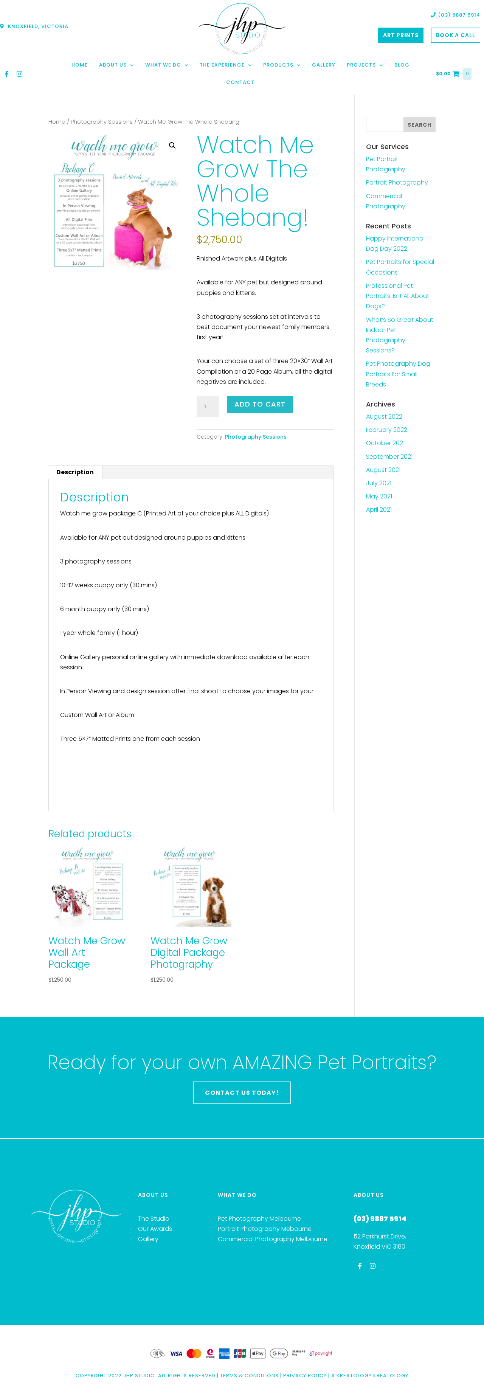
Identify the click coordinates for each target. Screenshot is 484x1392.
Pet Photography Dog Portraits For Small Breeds (398, 373)
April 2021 (379, 509)
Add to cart (259, 404)
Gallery (323, 64)
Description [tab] (75, 472)
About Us (113, 64)
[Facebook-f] (6, 73)
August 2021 (383, 470)
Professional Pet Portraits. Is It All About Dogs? (397, 295)
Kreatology (354, 1375)
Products (278, 64)
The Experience (222, 64)
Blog (402, 64)
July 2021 (378, 483)
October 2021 (385, 443)
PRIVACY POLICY (305, 1375)
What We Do (163, 64)
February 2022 (386, 429)
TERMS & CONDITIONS (249, 1375)
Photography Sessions (102, 122)
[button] (172, 145)
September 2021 (389, 456)
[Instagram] (19, 73)
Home (79, 64)
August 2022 (384, 416)
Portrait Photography (397, 182)
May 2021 (379, 496)
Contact (240, 82)
